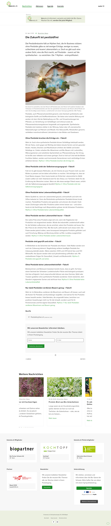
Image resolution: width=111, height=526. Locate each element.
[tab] (19, 427)
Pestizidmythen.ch (41, 317)
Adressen (39, 6)
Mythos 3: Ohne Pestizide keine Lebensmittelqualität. (44, 210)
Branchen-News (43, 33)
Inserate (60, 6)
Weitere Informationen (89, 501)
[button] (101, 6)
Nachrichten (27, 6)
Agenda (50, 6)
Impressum (54, 518)
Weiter (82, 359)
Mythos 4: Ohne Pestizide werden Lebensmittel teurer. (51, 236)
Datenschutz (63, 518)
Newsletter (47, 487)
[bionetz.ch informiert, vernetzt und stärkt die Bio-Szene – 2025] (55, 19)
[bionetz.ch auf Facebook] (53, 521)
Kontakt (46, 518)
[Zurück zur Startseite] (13, 4)
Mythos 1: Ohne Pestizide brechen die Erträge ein (56, 161)
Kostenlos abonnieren (36, 346)
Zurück (28, 359)
